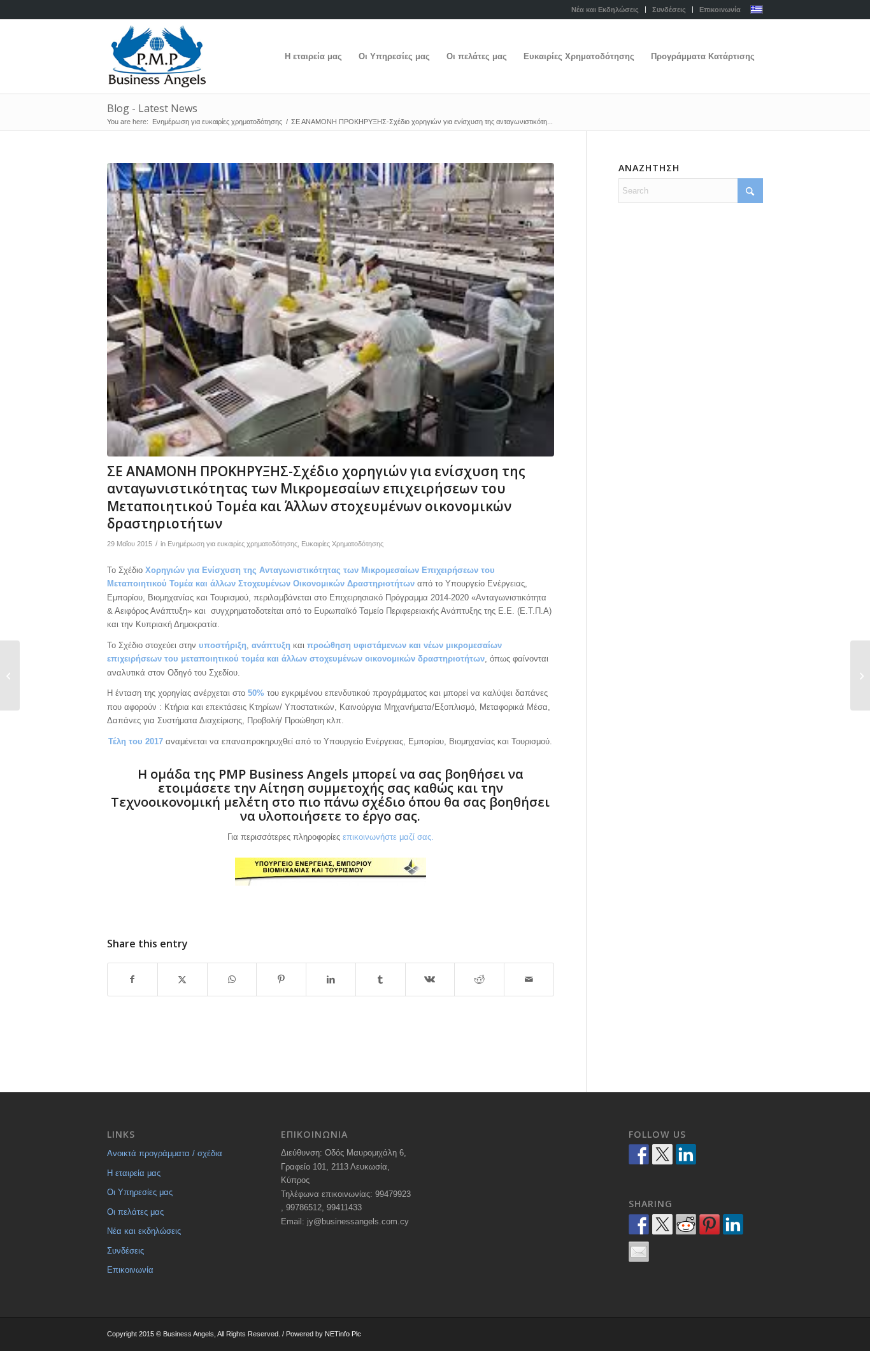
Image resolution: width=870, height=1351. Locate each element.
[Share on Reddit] (479, 979)
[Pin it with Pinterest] (709, 1224)
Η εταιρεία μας (133, 1173)
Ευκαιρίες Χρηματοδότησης (342, 544)
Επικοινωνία (720, 9)
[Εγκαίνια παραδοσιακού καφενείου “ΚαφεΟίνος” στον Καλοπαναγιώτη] (860, 675)
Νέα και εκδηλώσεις (144, 1231)
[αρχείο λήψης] (330, 309)
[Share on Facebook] (132, 979)
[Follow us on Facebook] (639, 1154)
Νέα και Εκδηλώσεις (605, 9)
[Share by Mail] (528, 979)
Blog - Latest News (152, 108)
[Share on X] (182, 979)
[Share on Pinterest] (281, 979)
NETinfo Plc (343, 1334)
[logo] (156, 57)
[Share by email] (639, 1251)
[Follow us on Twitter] (662, 1154)
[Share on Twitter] (662, 1224)
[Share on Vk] (430, 979)
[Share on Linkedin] (733, 1224)
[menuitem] (605, 9)
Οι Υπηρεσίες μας (140, 1192)
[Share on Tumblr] (380, 979)
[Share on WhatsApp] (232, 979)
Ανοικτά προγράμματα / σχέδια (164, 1153)
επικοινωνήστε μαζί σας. (388, 837)
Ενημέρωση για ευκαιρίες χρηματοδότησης (232, 544)
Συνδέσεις (669, 9)
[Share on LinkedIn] (330, 979)
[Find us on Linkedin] (686, 1154)
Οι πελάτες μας (135, 1212)
